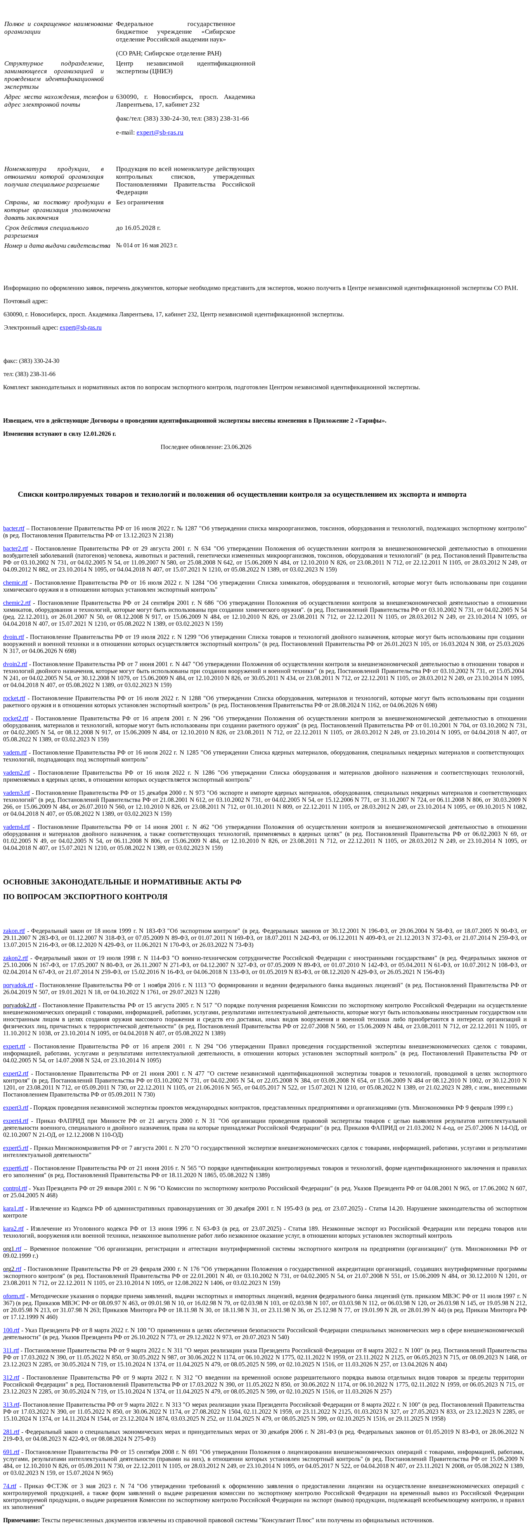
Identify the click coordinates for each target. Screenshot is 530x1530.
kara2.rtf (13, 1228)
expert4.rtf (15, 1120)
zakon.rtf (14, 930)
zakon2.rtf (15, 958)
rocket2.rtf (15, 718)
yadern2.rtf (16, 772)
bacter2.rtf (15, 548)
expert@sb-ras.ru (81, 327)
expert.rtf (14, 1046)
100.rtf (11, 1330)
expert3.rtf (15, 1107)
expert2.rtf (15, 1073)
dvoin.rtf (13, 637)
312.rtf (11, 1377)
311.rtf (11, 1350)
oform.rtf (14, 1296)
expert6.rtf (15, 1168)
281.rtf (11, 1431)
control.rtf (15, 1188)
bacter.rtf (13, 528)
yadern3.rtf (16, 792)
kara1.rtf (13, 1208)
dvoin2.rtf (15, 664)
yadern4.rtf (16, 827)
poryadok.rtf (18, 985)
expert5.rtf (15, 1148)
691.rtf (11, 1452)
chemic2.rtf (17, 602)
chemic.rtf (15, 582)
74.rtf (9, 1486)
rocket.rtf (14, 698)
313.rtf (11, 1404)
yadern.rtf (15, 752)
